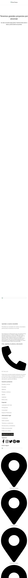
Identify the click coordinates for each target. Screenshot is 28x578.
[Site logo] (14, 2)
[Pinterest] (14, 441)
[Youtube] (18, 441)
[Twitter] (10, 441)
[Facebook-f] (3, 441)
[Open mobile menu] (1, 2)
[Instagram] (7, 441)
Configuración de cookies (8, 434)
